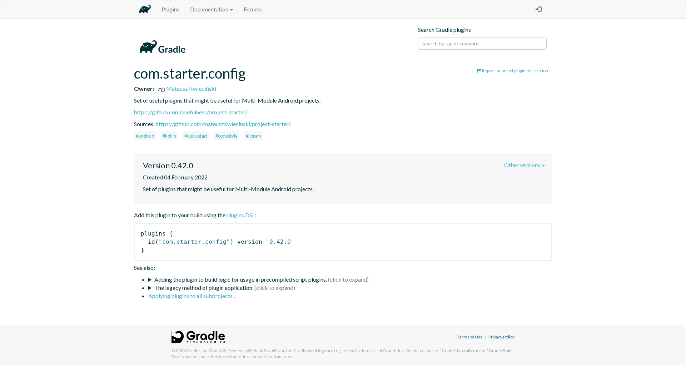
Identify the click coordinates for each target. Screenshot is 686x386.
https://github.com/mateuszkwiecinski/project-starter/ (223, 123)
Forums (253, 9)
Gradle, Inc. (197, 350)
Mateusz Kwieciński (190, 88)
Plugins (170, 9)
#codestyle (226, 136)
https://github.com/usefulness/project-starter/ (191, 112)
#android (145, 136)
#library (254, 136)
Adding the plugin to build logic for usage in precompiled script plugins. (240, 279)
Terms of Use (470, 337)
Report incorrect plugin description (514, 70)
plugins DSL (241, 215)
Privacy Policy (501, 337)
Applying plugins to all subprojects (191, 295)
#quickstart (195, 136)
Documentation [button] (209, 9)
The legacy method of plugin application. (203, 287)
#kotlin (169, 136)
